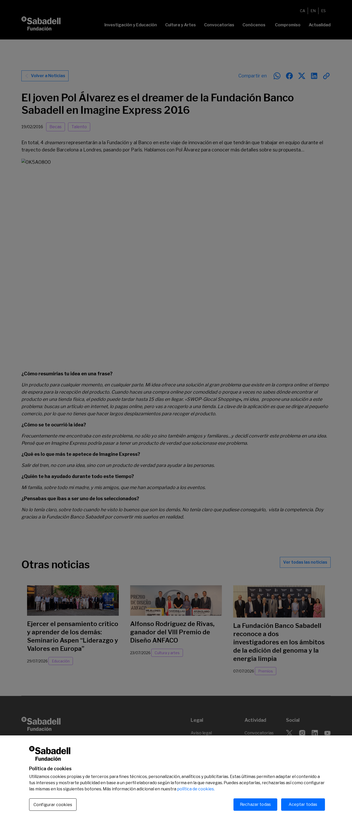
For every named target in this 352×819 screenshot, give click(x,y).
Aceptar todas (303, 804)
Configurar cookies (52, 804)
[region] (176, 777)
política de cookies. (196, 788)
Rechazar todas (255, 804)
